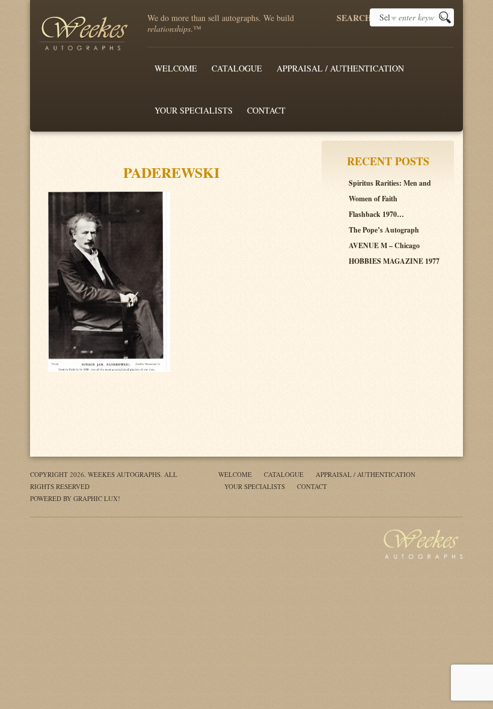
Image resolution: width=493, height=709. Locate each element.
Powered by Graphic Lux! (75, 498)
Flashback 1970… (376, 214)
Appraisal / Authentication (340, 68)
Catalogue (237, 68)
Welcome (176, 68)
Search (353, 18)
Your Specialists (194, 110)
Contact (266, 110)
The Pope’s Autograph (384, 230)
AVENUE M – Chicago (384, 245)
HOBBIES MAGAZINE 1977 (394, 261)
